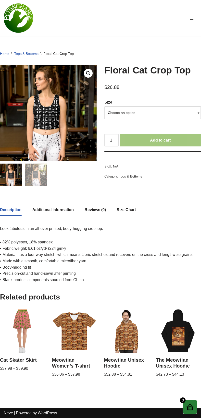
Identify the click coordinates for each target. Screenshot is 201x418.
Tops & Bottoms (26, 54)
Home (4, 54)
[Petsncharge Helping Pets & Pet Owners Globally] (18, 18)
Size (108, 102)
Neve (8, 413)
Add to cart (160, 140)
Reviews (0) (95, 210)
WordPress (47, 413)
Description (11, 210)
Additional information (53, 210)
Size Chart (126, 210)
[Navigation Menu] (191, 18)
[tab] (11, 210)
